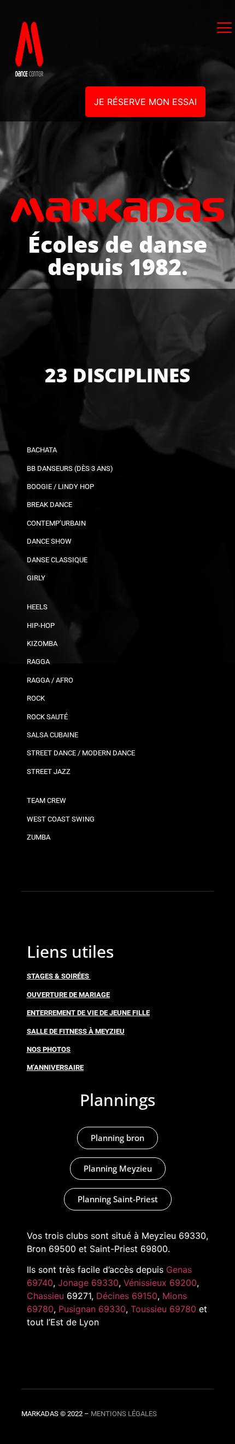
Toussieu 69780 (163, 1308)
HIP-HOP (41, 625)
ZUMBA (38, 837)
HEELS (37, 607)
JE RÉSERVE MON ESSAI (145, 101)
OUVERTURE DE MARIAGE (68, 995)
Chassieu (45, 1295)
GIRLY (36, 578)
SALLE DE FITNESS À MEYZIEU (76, 1031)
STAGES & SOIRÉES (58, 976)
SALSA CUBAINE (52, 735)
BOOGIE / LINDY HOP (60, 486)
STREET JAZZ (48, 771)
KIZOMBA (42, 643)
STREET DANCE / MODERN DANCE (81, 753)
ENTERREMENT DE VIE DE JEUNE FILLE (88, 1013)
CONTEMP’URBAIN (56, 523)
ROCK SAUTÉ (47, 717)
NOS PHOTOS (48, 1049)
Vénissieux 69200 (160, 1282)
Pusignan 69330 (92, 1308)
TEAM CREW (46, 800)
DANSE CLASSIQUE (57, 560)
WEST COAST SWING (61, 819)
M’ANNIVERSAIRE (55, 1067)
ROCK (36, 698)
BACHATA (42, 450)
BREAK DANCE (49, 504)
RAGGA (38, 661)
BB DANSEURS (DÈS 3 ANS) (70, 468)
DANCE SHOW (49, 541)
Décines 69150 (126, 1295)
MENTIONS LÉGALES (124, 1414)
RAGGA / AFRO (50, 680)
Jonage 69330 (88, 1282)
